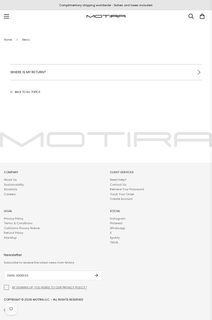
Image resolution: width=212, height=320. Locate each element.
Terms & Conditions (18, 223)
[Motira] (106, 16)
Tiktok (114, 242)
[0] (202, 16)
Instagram (117, 218)
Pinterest (116, 223)
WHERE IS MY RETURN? (28, 72)
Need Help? (118, 180)
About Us (10, 180)
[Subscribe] (96, 275)
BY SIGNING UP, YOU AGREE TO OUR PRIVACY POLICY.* (49, 287)
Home (8, 40)
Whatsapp (117, 228)
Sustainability (14, 185)
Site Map (10, 238)
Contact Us (118, 185)
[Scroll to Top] (202, 292)
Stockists (10, 189)
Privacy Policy (13, 218)
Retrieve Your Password (127, 189)
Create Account (121, 199)
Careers (10, 194)
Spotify (115, 238)
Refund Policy (13, 233)
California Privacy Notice (22, 228)
